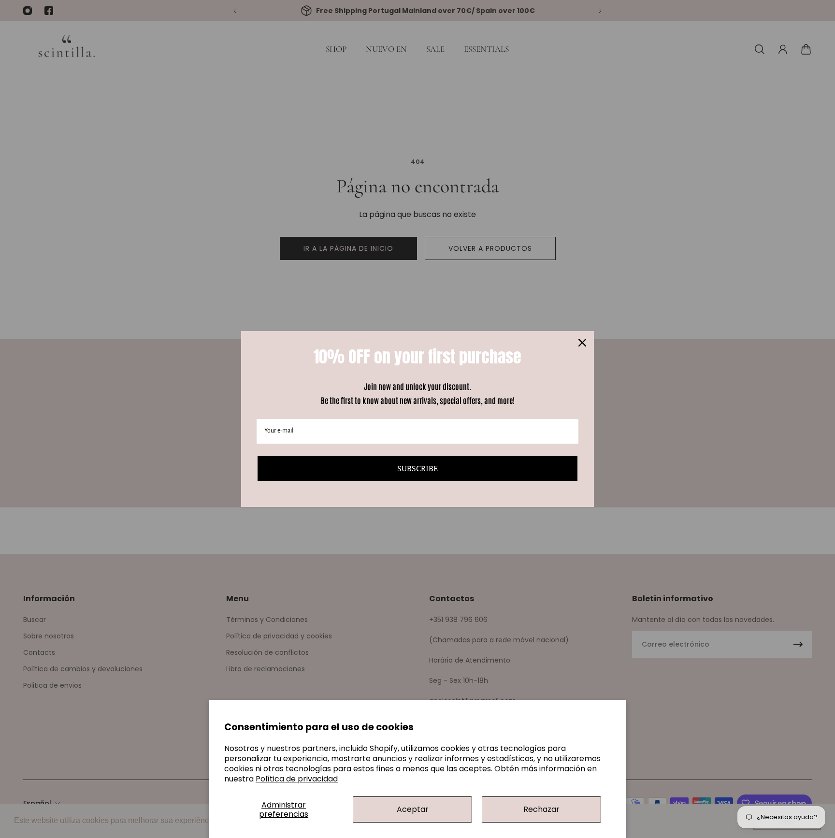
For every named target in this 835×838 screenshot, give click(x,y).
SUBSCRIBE (417, 468)
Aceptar (413, 809)
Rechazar (541, 809)
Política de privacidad (297, 778)
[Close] (582, 342)
